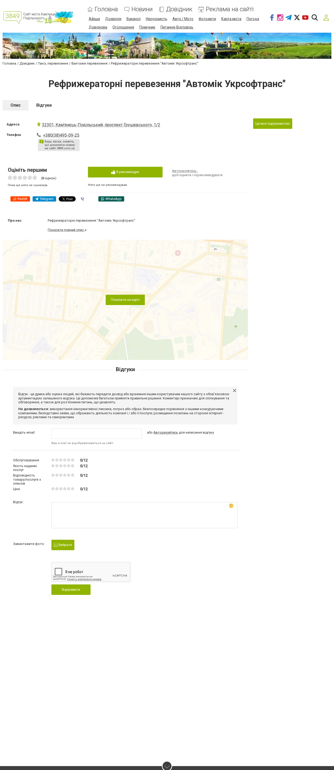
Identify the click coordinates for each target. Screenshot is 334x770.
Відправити (71, 589)
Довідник (179, 9)
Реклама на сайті (230, 9)
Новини (142, 9)
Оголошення (123, 27)
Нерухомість (156, 19)
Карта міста (231, 19)
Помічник (147, 27)
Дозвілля (113, 19)
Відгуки (44, 105)
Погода (253, 19)
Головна (106, 9)
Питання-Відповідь (176, 27)
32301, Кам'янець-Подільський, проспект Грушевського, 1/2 (101, 124)
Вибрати (65, 545)
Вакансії (134, 19)
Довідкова (98, 27)
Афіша (94, 19)
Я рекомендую (127, 172)
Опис (15, 105)
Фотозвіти (207, 19)
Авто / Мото (182, 19)
